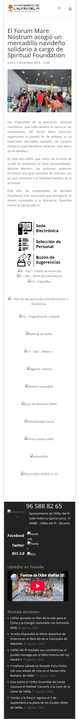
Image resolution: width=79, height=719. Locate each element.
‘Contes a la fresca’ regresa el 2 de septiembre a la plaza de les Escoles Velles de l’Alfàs (39, 702)
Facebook (15, 535)
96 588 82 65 (44, 506)
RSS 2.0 (18, 553)
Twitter (18, 545)
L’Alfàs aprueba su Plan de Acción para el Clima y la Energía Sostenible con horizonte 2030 (39, 623)
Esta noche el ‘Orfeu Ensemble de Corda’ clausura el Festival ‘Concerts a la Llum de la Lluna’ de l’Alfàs (40, 687)
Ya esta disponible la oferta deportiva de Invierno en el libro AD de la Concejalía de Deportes (38, 639)
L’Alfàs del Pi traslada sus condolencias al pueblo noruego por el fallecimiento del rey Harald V (39, 655)
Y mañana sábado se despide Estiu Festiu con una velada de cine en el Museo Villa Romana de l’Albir (38, 670)
